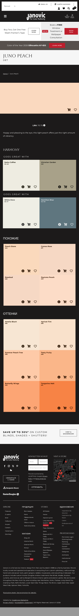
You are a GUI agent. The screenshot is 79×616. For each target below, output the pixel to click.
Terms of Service (40, 478)
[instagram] (9, 466)
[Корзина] (73, 9)
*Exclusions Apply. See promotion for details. (19, 593)
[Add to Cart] (69, 110)
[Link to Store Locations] (65, 470)
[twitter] (13, 466)
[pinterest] (17, 466)
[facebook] (5, 466)
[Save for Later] (75, 110)
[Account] (59, 9)
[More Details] (22, 187)
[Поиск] (68, 9)
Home (5, 74)
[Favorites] (63, 9)
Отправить (37, 487)
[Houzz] (11, 470)
